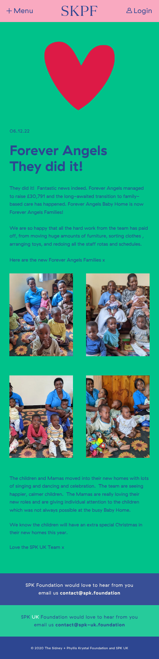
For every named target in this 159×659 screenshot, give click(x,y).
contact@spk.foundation (90, 593)
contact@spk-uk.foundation (90, 624)
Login (143, 11)
